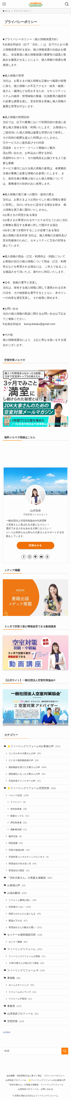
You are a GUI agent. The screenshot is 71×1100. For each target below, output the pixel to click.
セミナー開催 (18, 942)
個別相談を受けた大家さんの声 (28, 767)
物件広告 (15, 836)
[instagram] (29, 557)
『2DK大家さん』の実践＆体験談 (29, 877)
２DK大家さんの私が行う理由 (26, 963)
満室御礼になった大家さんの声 (27, 774)
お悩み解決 (17, 893)
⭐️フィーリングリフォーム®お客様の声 (33, 746)
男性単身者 (18, 822)
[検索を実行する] (64, 1051)
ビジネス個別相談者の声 (24, 760)
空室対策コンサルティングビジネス (29, 857)
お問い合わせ (47, 1089)
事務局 (14, 1006)
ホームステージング (21, 985)
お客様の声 (16, 885)
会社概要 (11, 1075)
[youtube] (41, 557)
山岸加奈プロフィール (22, 1013)
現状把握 (16, 843)
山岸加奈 (6, 1032)
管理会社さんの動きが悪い (25, 927)
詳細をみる (35, 545)
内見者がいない (20, 907)
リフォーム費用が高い (22, 900)
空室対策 (15, 1021)
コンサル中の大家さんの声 (25, 753)
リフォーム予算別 (20, 998)
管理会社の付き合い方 (22, 863)
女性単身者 (18, 809)
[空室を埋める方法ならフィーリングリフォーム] (35, 4)
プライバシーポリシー (54, 1075)
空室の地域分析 (19, 850)
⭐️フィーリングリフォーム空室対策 (31, 788)
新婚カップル (19, 816)
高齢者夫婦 (18, 829)
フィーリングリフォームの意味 (27, 956)
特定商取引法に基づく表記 (29, 1075)
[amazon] (47, 557)
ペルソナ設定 (19, 795)
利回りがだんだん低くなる (25, 913)
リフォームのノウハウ (22, 992)
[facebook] (24, 557)
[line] (35, 557)
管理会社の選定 (19, 870)
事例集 (13, 978)
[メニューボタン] (4, 4)
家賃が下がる (18, 920)
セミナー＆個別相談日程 (24, 934)
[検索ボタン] (67, 4)
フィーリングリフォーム (24, 949)
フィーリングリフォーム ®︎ (26, 970)
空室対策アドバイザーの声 (25, 781)
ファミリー (18, 802)
